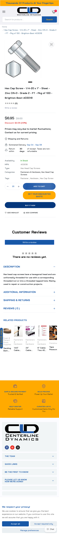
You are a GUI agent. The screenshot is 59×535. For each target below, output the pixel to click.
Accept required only (43, 524)
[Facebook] (7, 447)
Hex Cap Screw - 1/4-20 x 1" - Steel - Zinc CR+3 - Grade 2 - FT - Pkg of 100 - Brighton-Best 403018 (28, 93)
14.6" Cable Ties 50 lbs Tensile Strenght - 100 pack (18, 349)
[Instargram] (18, 447)
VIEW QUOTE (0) (1, 338)
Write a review (11, 108)
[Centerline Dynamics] (29, 12)
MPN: (7, 164)
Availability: (10, 160)
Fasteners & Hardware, (31, 172)
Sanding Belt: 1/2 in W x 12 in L (7, 349)
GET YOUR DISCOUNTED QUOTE (39, 195)
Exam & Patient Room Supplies (7, 341)
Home (4, 26)
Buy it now (30, 205)
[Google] (12, 447)
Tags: (7, 178)
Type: (7, 168)
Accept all (15, 524)
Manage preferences (29, 530)
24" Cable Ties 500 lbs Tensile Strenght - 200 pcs (30, 349)
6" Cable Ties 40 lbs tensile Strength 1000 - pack (41, 349)
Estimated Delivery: (17, 145)
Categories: (10, 172)
